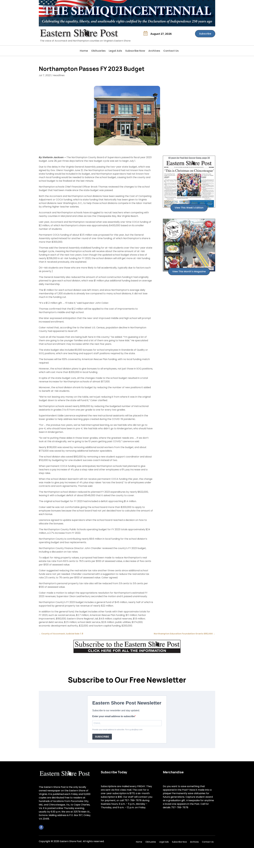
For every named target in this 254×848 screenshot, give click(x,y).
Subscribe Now (135, 51)
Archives (154, 51)
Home (84, 51)
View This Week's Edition (189, 207)
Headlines (59, 75)
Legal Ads (115, 51)
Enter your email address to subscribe (113, 716)
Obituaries (98, 51)
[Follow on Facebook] (41, 827)
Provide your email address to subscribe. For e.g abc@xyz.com (117, 730)
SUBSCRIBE (102, 736)
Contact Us (171, 51)
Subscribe (205, 33)
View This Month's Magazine (189, 271)
